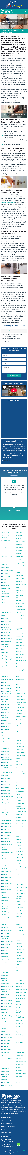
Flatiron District (7, 883)
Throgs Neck (19, 952)
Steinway (18, 910)
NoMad (18, 687)
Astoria (4, 564)
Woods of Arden (21, 1074)
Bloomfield (5, 618)
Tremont (18, 968)
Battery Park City (7, 570)
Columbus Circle (7, 772)
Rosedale (18, 842)
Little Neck (19, 554)
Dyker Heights (6, 820)
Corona (4, 781)
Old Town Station (21, 717)
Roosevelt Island (21, 833)
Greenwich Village (7, 986)
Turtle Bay (19, 977)
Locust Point (19, 560)
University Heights (21, 989)
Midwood (18, 622)
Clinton (4, 745)
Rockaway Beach (21, 824)
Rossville (18, 845)
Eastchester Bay (7, 845)
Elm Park (5, 859)
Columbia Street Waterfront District (7, 767)
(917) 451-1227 (14, 1)
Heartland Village (7, 1016)
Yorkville (18, 1083)
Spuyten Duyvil (20, 901)
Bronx (4, 650)
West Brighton (20, 1024)
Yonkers (18, 1080)
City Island (5, 730)
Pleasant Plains (20, 755)
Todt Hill (18, 955)
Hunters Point (6, 1050)
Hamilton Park (6, 1006)
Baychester (5, 579)
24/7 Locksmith (7, 1124)
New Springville (20, 670)
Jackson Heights (7, 1059)
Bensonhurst (6, 609)
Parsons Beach (20, 746)
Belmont (5, 606)
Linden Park (19, 547)
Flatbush (5, 880)
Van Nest (18, 1005)
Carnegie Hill (6, 685)
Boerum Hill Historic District (7, 628)
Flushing (4, 893)
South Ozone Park (21, 887)
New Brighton (20, 654)
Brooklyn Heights (7, 659)
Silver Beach (19, 870)
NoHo (17, 676)
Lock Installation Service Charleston (12, 31)
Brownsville (5, 670)
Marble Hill (19, 581)
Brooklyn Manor (7, 662)
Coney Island (6, 778)
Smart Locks (6, 1129)
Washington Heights (19, 1012)
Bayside (4, 582)
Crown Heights (6, 790)
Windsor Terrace (21, 1061)
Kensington (5, 1065)
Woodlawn (19, 1067)
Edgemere (5, 856)
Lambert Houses (7, 1085)
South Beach (19, 884)
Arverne (4, 553)
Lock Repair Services (8, 1126)
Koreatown (5, 1082)
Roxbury (18, 848)
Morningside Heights (19, 629)
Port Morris (19, 765)
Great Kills (5, 972)
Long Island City (20, 563)
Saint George (20, 854)
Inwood (4, 1056)
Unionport (19, 986)
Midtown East (20, 616)
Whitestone (19, 1046)
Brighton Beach (7, 638)
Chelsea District (7, 723)
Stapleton (19, 904)
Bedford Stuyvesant (5, 593)
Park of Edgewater (19, 730)
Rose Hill (18, 836)
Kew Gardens (6, 1068)
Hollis (3, 1031)
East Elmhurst (6, 823)
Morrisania (19, 639)
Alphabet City (6, 541)
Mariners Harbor (21, 584)
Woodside (19, 1077)
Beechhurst (5, 597)
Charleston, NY (8, 1146)
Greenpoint (5, 975)
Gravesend (5, 969)
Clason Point (6, 739)
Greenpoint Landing (5, 979)
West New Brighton (19, 1031)
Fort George (6, 912)
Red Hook (19, 794)
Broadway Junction (5, 645)
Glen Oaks (5, 947)
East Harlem (6, 829)
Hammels (5, 1010)
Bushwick (5, 676)
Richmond (19, 800)
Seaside (18, 864)
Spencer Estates (21, 893)
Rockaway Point (21, 830)
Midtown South (20, 619)
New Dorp (19, 658)
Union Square (20, 983)
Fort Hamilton (6, 918)
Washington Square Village (20, 1017)
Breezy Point (6, 635)
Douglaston (5, 809)
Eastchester (6, 842)
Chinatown (5, 726)
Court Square (6, 787)
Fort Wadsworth (7, 921)
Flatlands (5, 886)
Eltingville (5, 865)
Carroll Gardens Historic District (7, 692)
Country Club (6, 784)
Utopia (18, 1002)
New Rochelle (20, 667)
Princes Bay (19, 771)
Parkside (18, 740)
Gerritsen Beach (7, 944)
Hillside (4, 1028)
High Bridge (5, 1025)
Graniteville (5, 960)
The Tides (19, 946)
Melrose (18, 600)
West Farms (19, 1027)
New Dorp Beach (21, 661)
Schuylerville (19, 858)
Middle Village (20, 603)
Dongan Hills (6, 803)
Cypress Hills (6, 794)
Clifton (4, 742)
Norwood (18, 690)
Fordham (5, 901)
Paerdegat (19, 723)
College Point (6, 762)
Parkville (18, 743)
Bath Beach (5, 567)
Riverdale (18, 818)
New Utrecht (20, 673)
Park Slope (19, 734)
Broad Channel (6, 642)
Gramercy (5, 957)
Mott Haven (19, 642)
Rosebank (19, 839)
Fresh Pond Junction (5, 937)
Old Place (19, 714)
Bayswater (5, 586)
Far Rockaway (6, 871)
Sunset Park (19, 931)
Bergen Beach (6, 612)
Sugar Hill (18, 917)
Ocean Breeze (20, 707)
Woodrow (19, 1070)
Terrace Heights (21, 934)
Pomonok (19, 758)
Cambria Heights (7, 679)
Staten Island (20, 907)
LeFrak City (19, 535)
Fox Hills (4, 924)
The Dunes (19, 940)
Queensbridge (20, 788)
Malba (18, 572)
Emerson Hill (6, 868)
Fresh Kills (5, 927)
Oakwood (19, 696)
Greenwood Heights (6, 990)
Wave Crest (19, 1021)
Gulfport (5, 997)
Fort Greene (6, 915)
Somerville (19, 881)
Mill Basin (18, 625)
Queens (18, 782)
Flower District (6, 890)
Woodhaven (19, 1064)
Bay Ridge (5, 573)
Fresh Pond (5, 933)
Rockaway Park (20, 827)
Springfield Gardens (19, 897)
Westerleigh (19, 1043)
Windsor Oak (20, 1058)
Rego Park (19, 797)
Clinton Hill (5, 748)
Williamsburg (20, 1052)
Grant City (5, 963)
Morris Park (19, 636)
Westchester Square (20, 1039)
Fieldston (5, 874)
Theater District (21, 949)
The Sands (19, 943)
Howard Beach (6, 1034)
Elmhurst (5, 862)
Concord (5, 775)
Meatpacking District (20, 596)
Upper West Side (21, 998)
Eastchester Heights (6, 849)
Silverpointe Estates (19, 874)
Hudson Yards (6, 1043)
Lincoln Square (20, 541)
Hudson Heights (7, 1037)
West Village (19, 1035)
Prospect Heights (21, 774)
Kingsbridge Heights (5, 1075)
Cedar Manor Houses (6, 708)
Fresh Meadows (7, 930)
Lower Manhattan (21, 569)
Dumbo (4, 817)
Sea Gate (18, 861)
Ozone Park (19, 720)
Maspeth (18, 587)
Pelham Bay (19, 749)
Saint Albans (19, 851)
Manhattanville (20, 578)
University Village (21, 992)
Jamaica (5, 1062)
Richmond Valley (21, 811)
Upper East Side (20, 995)
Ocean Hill (19, 710)
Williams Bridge (20, 1049)
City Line (4, 733)
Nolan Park (19, 684)
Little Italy (19, 550)
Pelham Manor (20, 752)
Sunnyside (19, 920)
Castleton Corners (5, 700)
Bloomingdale (6, 621)
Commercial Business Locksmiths (12, 1121)
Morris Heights (20, 633)
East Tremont (6, 835)
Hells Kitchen (6, 1019)
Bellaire (4, 600)
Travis (17, 965)
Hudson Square (6, 1040)
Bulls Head (5, 673)
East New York (6, 832)
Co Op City (5, 751)
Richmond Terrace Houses (20, 807)
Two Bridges (19, 980)
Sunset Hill (19, 928)
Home (3, 30)
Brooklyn (5, 656)
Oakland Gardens (21, 693)
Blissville (4, 615)
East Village (5, 838)
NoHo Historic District (20, 680)
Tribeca (18, 971)
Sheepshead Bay (21, 867)
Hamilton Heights (7, 1003)
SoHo (17, 878)
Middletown (19, 606)
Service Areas (6, 1132)
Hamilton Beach (7, 1000)
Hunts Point (5, 1053)
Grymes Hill (5, 994)
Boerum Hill (5, 624)
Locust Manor (20, 557)
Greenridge (5, 983)
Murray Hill (19, 648)
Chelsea (4, 720)
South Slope (19, 890)
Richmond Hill (20, 803)
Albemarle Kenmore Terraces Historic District (7, 535)
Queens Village (20, 785)
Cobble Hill (5, 754)
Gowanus (5, 954)
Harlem (4, 1013)
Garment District (7, 941)
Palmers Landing (21, 726)
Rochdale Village (21, 821)
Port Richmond (20, 768)
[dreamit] (6, 11)
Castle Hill (5, 696)
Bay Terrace (6, 576)
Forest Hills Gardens (5, 908)
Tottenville (19, 962)
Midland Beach (20, 610)
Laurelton (19, 532)
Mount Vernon (20, 645)
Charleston (9, 30)
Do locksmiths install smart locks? (13, 331)
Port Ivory (19, 762)
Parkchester (19, 737)
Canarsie (5, 682)
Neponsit (18, 651)
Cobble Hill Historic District (7, 758)
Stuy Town (19, 914)
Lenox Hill (18, 538)
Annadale (5, 544)
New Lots (18, 664)
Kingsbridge (5, 1071)
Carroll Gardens (7, 688)
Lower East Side (20, 566)
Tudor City (19, 974)
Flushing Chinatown (5, 897)
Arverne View (6, 561)
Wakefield (19, 1008)
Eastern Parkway (7, 853)
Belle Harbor (6, 603)
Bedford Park (6, 589)
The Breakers (20, 937)
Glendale (5, 950)
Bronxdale (5, 653)
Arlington (5, 547)
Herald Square (6, 1022)
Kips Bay (4, 1079)
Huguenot (5, 1046)
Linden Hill (19, 544)
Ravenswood (20, 791)
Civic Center (6, 736)
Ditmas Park (6, 800)
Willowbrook (19, 1055)
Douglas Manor (7, 806)
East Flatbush (6, 826)
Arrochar (5, 550)
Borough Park (6, 632)
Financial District (7, 877)
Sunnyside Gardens (19, 924)
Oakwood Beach (21, 699)
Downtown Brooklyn (5, 813)
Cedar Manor (6, 704)
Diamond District (7, 797)
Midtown (18, 613)
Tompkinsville (20, 958)
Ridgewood (19, 814)
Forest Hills (5, 904)
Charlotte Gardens (5, 716)
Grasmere (5, 966)
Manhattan (19, 575)
